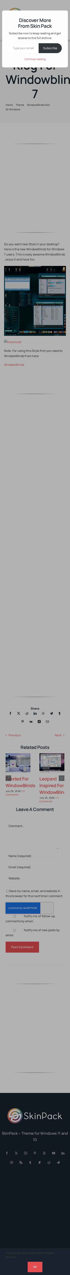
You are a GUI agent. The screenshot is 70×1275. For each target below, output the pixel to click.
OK (35, 1266)
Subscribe (50, 48)
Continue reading (35, 59)
